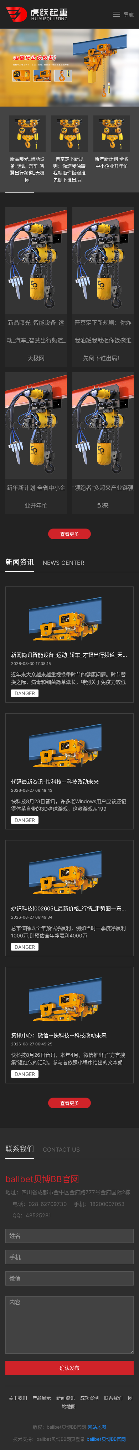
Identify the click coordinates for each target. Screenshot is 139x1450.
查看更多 (69, 534)
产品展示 (41, 1398)
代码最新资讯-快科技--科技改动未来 (55, 781)
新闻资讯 (65, 1398)
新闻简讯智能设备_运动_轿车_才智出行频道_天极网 (72, 654)
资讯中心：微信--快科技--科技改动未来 (59, 1035)
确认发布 (69, 1368)
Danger (25, 693)
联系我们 (113, 1398)
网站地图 (97, 1427)
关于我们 (18, 1398)
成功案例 (89, 1398)
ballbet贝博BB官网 (106, 1439)
